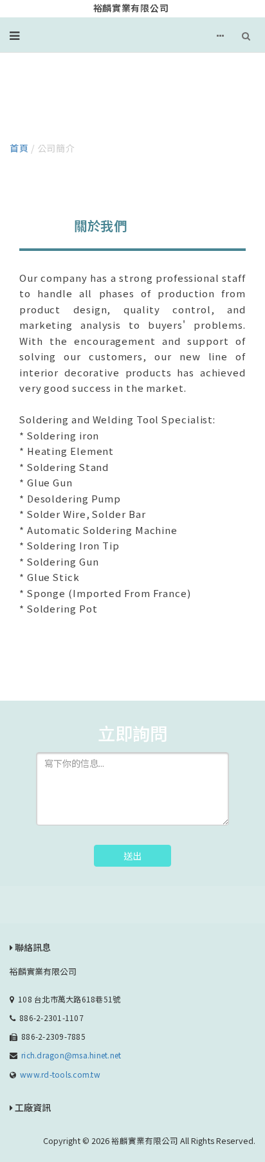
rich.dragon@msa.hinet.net (71, 1054)
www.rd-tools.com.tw (60, 1074)
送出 (132, 855)
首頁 (19, 148)
